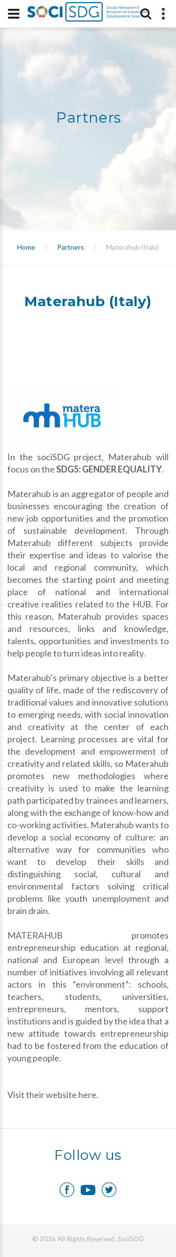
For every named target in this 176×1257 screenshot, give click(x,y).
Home (26, 247)
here (87, 1094)
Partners (70, 247)
